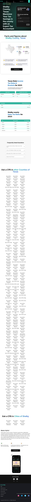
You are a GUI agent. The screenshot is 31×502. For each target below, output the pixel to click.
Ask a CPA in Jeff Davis (15, 287)
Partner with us (3, 488)
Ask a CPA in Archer (15, 179)
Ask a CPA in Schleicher (22, 365)
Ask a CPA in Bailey (22, 182)
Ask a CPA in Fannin (15, 243)
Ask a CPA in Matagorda (15, 321)
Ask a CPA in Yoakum (8, 406)
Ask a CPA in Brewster (8, 196)
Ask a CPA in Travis (8, 384)
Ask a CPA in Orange (8, 343)
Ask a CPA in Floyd (15, 246)
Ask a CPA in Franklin (15, 249)
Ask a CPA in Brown (8, 199)
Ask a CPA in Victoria (22, 390)
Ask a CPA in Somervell (15, 370)
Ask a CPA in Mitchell (22, 329)
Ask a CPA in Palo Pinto (15, 343)
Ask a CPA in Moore (22, 332)
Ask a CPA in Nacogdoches (22, 334)
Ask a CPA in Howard (22, 279)
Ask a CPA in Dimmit (8, 235)
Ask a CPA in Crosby (22, 224)
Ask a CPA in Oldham (22, 340)
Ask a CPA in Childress (15, 210)
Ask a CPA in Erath (22, 240)
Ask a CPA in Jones (8, 293)
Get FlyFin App (15, 450)
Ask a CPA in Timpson (22, 424)
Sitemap (2, 496)
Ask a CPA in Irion (8, 284)
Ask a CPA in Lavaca (15, 307)
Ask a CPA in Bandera (8, 185)
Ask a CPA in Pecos (22, 345)
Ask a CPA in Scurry (8, 368)
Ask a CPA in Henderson (15, 274)
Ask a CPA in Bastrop (15, 185)
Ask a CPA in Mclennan (15, 323)
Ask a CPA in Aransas (8, 179)
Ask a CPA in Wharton (22, 395)
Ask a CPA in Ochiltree (15, 340)
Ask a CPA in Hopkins (8, 279)
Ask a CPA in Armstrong (22, 179)
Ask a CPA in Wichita (15, 398)
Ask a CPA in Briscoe (15, 196)
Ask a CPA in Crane (8, 224)
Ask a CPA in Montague (8, 332)
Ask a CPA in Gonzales (15, 257)
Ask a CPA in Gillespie (15, 254)
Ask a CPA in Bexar (22, 188)
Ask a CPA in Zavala (8, 409)
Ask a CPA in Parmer (15, 345)
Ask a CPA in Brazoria (15, 193)
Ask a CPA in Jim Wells (15, 290)
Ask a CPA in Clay (22, 209)
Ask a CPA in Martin (22, 318)
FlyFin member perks (4, 489)
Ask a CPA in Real (8, 353)
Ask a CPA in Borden (15, 191)
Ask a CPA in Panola (22, 343)
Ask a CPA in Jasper (8, 287)
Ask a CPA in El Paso (8, 240)
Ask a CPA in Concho (22, 218)
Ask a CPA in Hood (22, 276)
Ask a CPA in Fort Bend (8, 249)
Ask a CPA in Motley (15, 334)
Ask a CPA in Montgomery (15, 332)
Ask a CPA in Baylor (22, 185)
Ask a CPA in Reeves (22, 354)
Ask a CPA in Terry (22, 379)
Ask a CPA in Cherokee (8, 210)
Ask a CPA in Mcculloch (8, 323)
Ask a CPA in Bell (15, 187)
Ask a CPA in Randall (15, 351)
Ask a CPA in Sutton (8, 376)
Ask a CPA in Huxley (15, 421)
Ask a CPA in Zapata (22, 406)
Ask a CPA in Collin (8, 215)
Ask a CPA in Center (8, 421)
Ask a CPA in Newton (15, 337)
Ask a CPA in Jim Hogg (8, 290)
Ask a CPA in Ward (22, 392)
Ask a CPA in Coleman (22, 213)
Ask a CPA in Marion (15, 318)
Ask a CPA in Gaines (15, 251)
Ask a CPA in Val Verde (8, 390)
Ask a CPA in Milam (8, 329)
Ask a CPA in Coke (15, 212)
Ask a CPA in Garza (8, 254)
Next (28, 24)
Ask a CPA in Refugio (8, 356)
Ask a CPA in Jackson (22, 285)
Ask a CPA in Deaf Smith (22, 229)
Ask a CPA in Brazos (22, 193)
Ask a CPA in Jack (15, 284)
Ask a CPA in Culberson (8, 226)
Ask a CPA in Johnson (22, 290)
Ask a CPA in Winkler (8, 404)
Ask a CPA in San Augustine (15, 362)
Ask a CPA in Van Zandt (15, 390)
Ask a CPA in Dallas (22, 226)
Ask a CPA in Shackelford (15, 368)
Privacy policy (3, 491)
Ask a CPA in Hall (22, 261)
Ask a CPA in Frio (8, 250)
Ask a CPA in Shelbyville (8, 424)
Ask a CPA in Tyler (22, 383)
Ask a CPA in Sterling (15, 373)
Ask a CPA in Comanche (15, 218)
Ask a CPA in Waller (15, 392)
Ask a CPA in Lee (22, 306)
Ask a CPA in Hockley (15, 276)
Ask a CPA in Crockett (15, 224)
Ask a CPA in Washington (8, 395)
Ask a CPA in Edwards (22, 238)
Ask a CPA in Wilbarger (22, 398)
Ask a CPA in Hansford (15, 265)
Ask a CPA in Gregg (15, 260)
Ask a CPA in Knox (22, 300)
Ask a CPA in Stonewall (22, 373)
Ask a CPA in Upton (15, 387)
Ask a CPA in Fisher (8, 246)
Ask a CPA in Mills (15, 328)
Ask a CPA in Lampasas (8, 307)
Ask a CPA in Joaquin (22, 421)
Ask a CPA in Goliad (8, 257)
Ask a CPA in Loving (8, 315)
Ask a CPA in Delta (8, 232)
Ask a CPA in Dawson (8, 229)
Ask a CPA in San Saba (15, 365)
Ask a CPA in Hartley (8, 271)
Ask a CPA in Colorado (22, 215)
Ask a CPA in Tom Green (22, 381)
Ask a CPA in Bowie (8, 193)
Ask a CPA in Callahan (22, 202)
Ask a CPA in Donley (15, 235)
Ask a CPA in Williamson (15, 401)
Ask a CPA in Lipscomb (8, 312)
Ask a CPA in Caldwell (8, 202)
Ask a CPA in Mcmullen (22, 323)
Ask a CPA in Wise (15, 403)
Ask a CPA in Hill (8, 275)
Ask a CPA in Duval (22, 235)
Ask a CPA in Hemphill (8, 274)
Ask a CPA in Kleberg (15, 301)
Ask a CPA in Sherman (22, 368)
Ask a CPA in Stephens (8, 373)
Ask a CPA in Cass (8, 206)
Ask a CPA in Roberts (15, 356)
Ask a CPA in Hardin (8, 268)
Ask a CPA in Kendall (8, 296)
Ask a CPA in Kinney (8, 301)
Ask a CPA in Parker (8, 345)
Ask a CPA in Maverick (22, 321)
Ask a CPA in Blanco (8, 191)
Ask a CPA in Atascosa (8, 182)
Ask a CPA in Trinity (15, 384)
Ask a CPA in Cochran (8, 213)
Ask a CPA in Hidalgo (22, 274)
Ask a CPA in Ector (15, 238)
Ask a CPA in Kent (22, 295)
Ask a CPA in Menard (15, 326)
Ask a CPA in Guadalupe (8, 262)
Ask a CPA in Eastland (8, 238)
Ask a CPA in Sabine (8, 362)
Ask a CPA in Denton (15, 232)
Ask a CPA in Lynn (22, 314)
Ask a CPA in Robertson (22, 356)
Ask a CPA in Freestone (22, 249)
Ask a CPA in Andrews (15, 177)
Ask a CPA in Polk (8, 347)
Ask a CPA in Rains (8, 351)
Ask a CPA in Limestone (22, 309)
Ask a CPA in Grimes (22, 260)
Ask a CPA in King (22, 297)
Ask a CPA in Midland (22, 326)
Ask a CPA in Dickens (22, 232)
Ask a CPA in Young (15, 406)
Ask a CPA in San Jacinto (22, 362)
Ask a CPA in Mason (8, 321)
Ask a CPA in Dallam (15, 226)
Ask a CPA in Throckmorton (8, 381)
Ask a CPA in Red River (15, 354)
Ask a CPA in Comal (8, 218)
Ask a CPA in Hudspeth (8, 282)
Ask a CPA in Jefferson (22, 287)
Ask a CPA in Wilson (22, 401)
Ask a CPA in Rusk (22, 358)
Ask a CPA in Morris (8, 334)
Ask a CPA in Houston (15, 279)
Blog (1, 486)
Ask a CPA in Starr (22, 369)
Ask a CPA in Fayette (22, 243)
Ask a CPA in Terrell (15, 379)
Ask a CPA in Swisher (15, 376)
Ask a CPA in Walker (8, 392)
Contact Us (2, 494)
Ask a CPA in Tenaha (15, 424)
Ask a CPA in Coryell (15, 221)
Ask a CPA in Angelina (22, 177)
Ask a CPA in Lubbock (15, 315)
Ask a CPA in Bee (8, 187)
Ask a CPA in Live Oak (15, 312)
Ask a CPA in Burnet (22, 199)
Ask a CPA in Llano (22, 312)
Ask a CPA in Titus (15, 380)
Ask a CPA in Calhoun (15, 202)
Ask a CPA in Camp (15, 204)
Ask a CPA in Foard (22, 246)
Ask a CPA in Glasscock (22, 254)
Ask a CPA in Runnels (15, 359)
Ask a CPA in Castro (15, 207)
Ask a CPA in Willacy (8, 401)
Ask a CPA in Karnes (15, 293)
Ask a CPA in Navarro (8, 337)
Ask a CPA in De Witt (15, 229)
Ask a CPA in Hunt (15, 281)
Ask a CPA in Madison (8, 318)
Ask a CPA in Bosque (22, 191)
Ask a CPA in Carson (22, 204)
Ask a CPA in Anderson (8, 177)
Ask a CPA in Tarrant (22, 376)
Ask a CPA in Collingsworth (15, 215)
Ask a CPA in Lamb (22, 304)
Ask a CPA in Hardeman (22, 265)
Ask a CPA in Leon (8, 308)
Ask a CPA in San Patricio (8, 365)
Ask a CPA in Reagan (22, 351)
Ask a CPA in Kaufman (22, 293)
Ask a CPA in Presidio (22, 348)
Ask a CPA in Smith (8, 370)
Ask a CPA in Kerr (8, 297)
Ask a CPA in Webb (15, 395)
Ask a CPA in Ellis (15, 239)
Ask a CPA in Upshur (8, 387)
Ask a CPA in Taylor (8, 379)
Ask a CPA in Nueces (8, 340)
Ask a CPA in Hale (15, 261)
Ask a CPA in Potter (15, 348)
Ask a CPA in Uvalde (22, 387)
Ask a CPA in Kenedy (15, 296)
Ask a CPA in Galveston (22, 251)
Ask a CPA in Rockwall (8, 359)
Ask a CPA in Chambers (22, 207)
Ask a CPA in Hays (22, 270)
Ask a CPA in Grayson (8, 260)
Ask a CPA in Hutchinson (22, 282)
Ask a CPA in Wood (22, 404)
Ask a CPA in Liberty (15, 309)
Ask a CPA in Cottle (22, 221)
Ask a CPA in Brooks (22, 196)
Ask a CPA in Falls (8, 242)
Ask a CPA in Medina (8, 326)
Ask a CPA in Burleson (15, 199)
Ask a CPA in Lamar (15, 304)
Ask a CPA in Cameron (8, 204)
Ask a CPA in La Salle (8, 304)
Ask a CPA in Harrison (22, 268)
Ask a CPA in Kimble (15, 298)
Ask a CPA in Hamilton (8, 265)
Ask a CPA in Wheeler (8, 398)
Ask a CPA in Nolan (22, 337)
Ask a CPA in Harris (15, 268)
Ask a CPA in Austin (15, 182)
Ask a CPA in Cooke (8, 221)
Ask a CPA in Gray (22, 256)
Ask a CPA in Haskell (15, 271)
